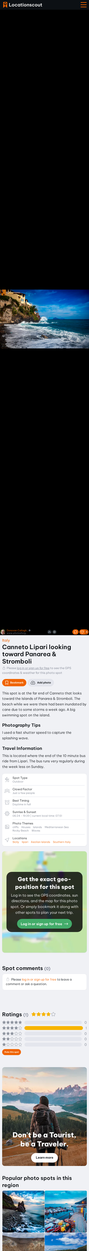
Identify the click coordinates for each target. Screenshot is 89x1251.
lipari (25, 842)
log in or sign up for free (33, 668)
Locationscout (22, 5)
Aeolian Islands (40, 842)
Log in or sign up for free (42, 924)
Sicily (16, 842)
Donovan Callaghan (17, 630)
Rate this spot (12, 1052)
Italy (6, 640)
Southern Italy (62, 842)
